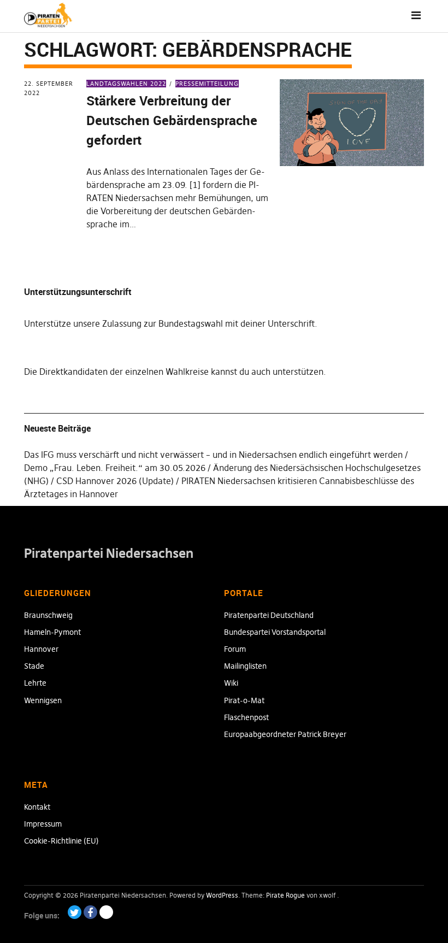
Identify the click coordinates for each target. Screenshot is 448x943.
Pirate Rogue (285, 895)
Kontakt (37, 807)
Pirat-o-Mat (244, 700)
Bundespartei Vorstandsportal (275, 632)
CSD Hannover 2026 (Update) (115, 480)
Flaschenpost (246, 717)
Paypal (106, 912)
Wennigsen (43, 700)
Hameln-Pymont (52, 632)
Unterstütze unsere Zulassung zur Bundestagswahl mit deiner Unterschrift (169, 323)
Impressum (43, 824)
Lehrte (35, 683)
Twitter (74, 912)
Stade (34, 666)
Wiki (231, 683)
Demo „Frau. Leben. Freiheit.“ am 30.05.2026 (114, 467)
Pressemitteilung (207, 83)
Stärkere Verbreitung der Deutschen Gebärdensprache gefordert (171, 120)
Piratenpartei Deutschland (269, 615)
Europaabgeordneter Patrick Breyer (285, 734)
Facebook (90, 912)
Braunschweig (48, 615)
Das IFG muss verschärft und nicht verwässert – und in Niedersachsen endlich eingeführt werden (213, 454)
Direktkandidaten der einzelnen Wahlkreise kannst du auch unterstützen (181, 371)
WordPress (222, 895)
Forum (235, 649)
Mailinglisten (245, 666)
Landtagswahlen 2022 (126, 83)
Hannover (41, 649)
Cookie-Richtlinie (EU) (61, 841)
